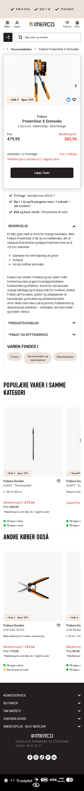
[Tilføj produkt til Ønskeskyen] (68, 99)
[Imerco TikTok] (42, 757)
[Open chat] (7, 37)
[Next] (75, 86)
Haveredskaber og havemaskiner (38, 358)
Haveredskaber (21, 49)
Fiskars (15, 356)
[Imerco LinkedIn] (54, 757)
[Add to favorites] (74, 100)
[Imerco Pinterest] (48, 757)
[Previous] (8, 86)
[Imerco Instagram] (36, 757)
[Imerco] (42, 24)
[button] (42, 116)
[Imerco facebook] (30, 757)
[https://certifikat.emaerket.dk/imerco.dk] (36, 785)
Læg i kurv (42, 173)
